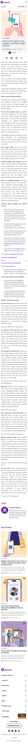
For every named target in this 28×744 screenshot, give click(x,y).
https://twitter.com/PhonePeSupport (9, 257)
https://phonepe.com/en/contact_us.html (13, 243)
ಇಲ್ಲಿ (17, 326)
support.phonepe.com (10, 266)
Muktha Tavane (11, 573)
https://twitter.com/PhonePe (16, 254)
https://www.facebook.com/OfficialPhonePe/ (11, 262)
